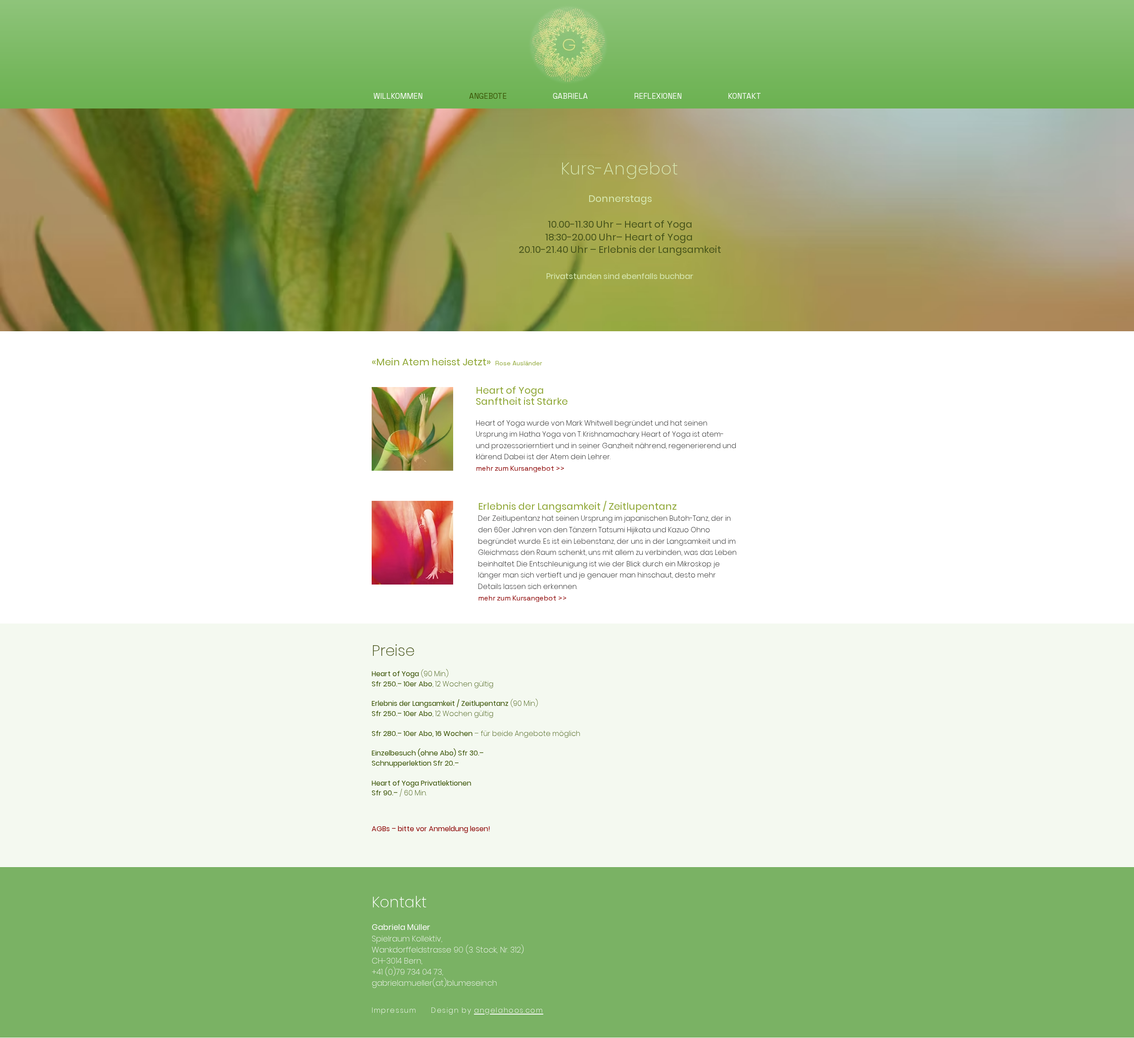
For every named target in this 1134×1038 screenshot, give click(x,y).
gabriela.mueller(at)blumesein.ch (434, 982)
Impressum (394, 1010)
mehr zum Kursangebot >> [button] (520, 468)
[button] (412, 429)
